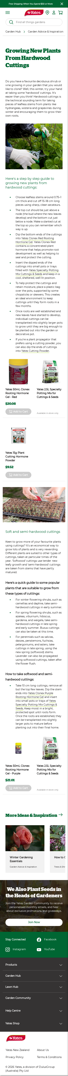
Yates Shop (12, 1023)
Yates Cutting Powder (35, 350)
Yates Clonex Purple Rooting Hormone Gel (34, 695)
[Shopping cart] (60, 12)
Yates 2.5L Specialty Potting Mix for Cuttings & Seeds (49, 393)
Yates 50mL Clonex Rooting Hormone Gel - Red (17, 393)
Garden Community (18, 998)
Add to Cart (20, 411)
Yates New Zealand (17, 1050)
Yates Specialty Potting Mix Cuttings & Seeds (37, 272)
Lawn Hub (11, 986)
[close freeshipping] (62, 3)
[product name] (18, 372)
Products (11, 964)
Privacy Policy (15, 1057)
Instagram (19, 949)
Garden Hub (13, 975)
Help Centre (12, 1010)
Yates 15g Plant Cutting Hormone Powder (16, 456)
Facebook (50, 939)
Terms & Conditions (49, 1057)
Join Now (34, 922)
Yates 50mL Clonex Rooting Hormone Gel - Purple (17, 769)
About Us (43, 1050)
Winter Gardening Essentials (21, 859)
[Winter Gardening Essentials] (24, 838)
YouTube (49, 949)
